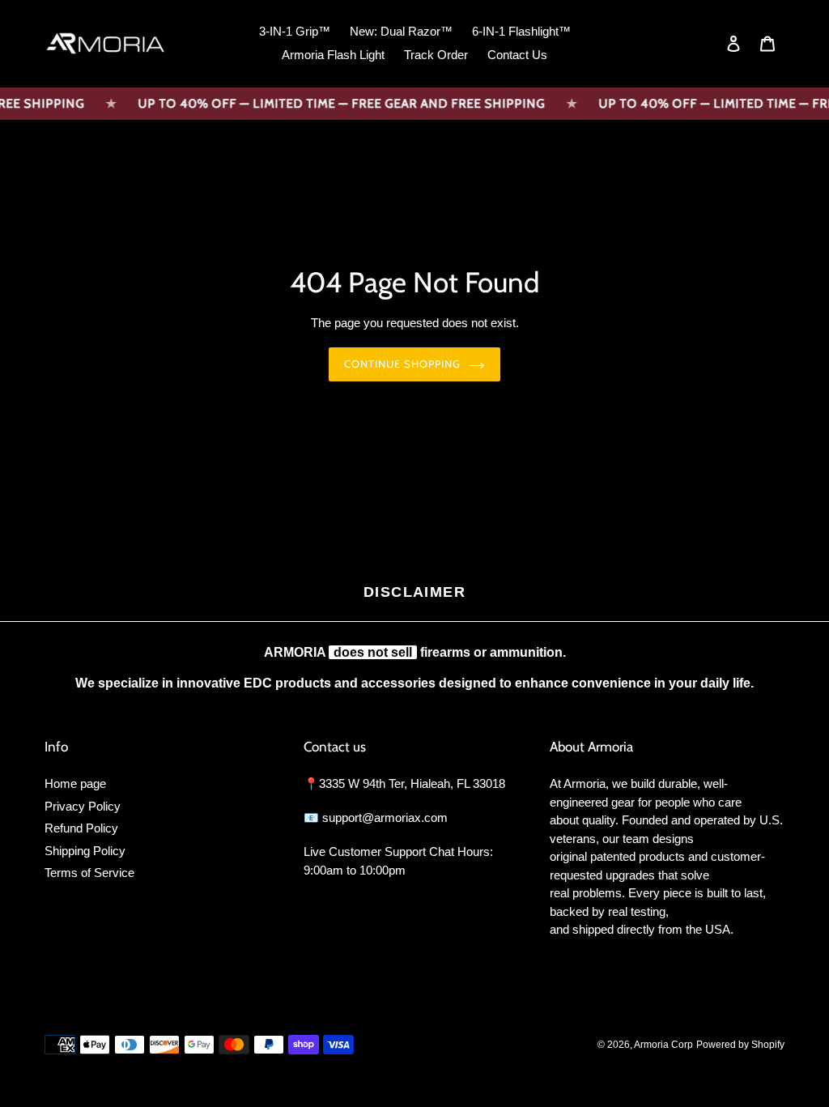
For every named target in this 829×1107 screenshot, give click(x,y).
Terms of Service (89, 872)
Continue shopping (402, 363)
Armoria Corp (663, 1044)
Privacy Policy (83, 806)
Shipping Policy (85, 851)
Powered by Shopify (740, 1044)
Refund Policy (81, 828)
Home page (75, 783)
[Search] (711, 44)
